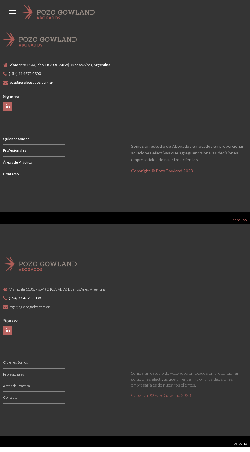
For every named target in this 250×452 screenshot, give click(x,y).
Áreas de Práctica (17, 162)
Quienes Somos (16, 138)
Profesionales (14, 150)
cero (240, 219)
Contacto (11, 173)
